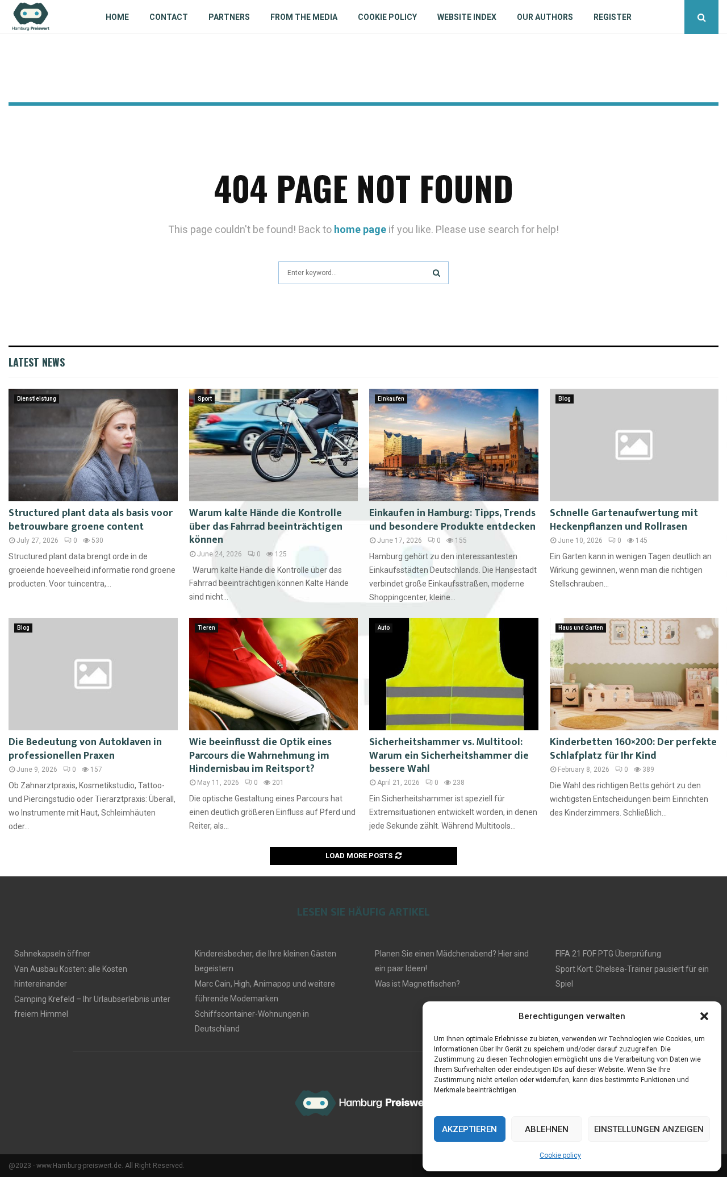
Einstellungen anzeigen (649, 1129)
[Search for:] (363, 271)
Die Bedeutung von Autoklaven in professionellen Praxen (85, 749)
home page (360, 229)
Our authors (545, 17)
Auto (384, 628)
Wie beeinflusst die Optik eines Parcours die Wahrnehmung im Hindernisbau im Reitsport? (260, 755)
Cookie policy (560, 1155)
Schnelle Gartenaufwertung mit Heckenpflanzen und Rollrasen (624, 520)
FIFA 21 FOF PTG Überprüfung (608, 953)
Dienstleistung (36, 399)
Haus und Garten (580, 628)
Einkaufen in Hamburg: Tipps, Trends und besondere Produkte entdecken (452, 520)
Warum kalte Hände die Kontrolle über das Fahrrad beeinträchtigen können (265, 526)
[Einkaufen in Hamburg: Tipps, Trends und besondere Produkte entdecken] (453, 445)
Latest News (37, 362)
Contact (168, 17)
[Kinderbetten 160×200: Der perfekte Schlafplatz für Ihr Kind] (634, 674)
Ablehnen (547, 1129)
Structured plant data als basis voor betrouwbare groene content (91, 520)
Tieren (206, 628)
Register (613, 17)
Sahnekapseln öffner (52, 953)
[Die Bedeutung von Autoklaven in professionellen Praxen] (93, 674)
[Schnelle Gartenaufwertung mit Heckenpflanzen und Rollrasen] (634, 445)
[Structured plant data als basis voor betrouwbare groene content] (93, 445)
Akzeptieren (469, 1129)
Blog (564, 399)
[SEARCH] (436, 272)
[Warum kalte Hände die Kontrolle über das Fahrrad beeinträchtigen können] (273, 445)
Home (117, 17)
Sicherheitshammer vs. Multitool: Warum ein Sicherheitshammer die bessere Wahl (449, 755)
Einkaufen (391, 399)
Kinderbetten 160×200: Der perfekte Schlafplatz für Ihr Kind (633, 749)
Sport (205, 399)
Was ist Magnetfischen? (417, 983)
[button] (704, 1016)
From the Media (303, 17)
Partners (229, 17)
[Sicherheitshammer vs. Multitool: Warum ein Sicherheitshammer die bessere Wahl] (453, 674)
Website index (466, 17)
